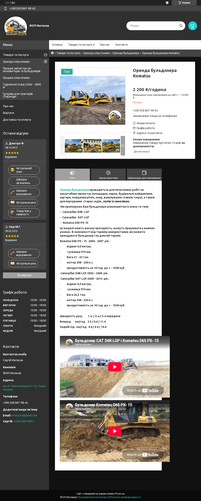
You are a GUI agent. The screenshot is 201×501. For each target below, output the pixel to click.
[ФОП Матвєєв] (15, 25)
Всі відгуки (25, 275)
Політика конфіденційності (125, 497)
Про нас (105, 44)
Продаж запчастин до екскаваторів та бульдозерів (21, 70)
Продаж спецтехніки (16, 77)
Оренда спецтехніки (96, 53)
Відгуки (8, 112)
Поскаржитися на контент (93, 497)
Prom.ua (119, 493)
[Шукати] (180, 25)
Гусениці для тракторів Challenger (18, 95)
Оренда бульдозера (125, 53)
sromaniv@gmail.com (24, 415)
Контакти (122, 44)
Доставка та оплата (17, 119)
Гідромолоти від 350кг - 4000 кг (22, 86)
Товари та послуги (80, 44)
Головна (57, 44)
